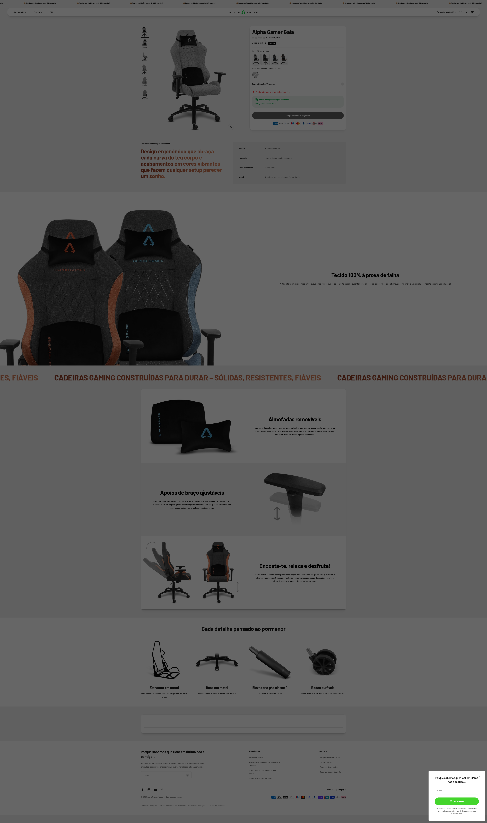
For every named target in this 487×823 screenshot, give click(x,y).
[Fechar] (480, 776)
